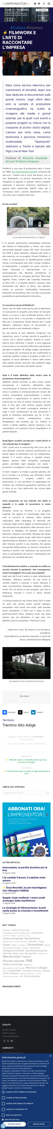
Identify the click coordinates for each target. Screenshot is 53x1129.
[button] (26, 1119)
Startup (46, 970)
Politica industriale (13, 964)
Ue (21, 976)
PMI (29, 960)
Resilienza (28, 965)
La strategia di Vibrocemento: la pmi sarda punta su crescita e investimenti (25, 909)
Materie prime (42, 953)
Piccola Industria (13, 961)
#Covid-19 (12, 161)
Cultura (19, 737)
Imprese (26, 737)
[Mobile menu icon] (49, 3)
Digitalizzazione (8, 942)
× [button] (50, 1056)
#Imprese (34, 27)
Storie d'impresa (40, 743)
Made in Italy (18, 953)
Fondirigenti (22, 945)
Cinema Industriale (19, 743)
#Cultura (17, 27)
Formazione (35, 944)
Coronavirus (37, 932)
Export (6, 944)
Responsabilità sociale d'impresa (14, 968)
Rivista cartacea (8, 1033)
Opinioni (26, 956)
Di (37, 737)
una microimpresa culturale (24, 172)
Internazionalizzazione (36, 950)
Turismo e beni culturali (10, 976)
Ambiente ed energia (20, 930)
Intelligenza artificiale (13, 950)
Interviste (7, 953)
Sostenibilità (15, 970)
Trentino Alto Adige (19, 725)
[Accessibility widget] (3, 1125)
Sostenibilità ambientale (31, 971)
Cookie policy (27, 1088)
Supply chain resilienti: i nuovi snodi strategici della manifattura (23, 899)
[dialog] (26, 1091)
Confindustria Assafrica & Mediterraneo (16, 933)
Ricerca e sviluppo (36, 967)
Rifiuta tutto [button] (39, 1124)
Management (31, 953)
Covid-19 (29, 743)
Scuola (5, 971)
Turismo (38, 973)
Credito (12, 936)
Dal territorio (32, 938)
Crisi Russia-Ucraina (23, 936)
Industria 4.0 (34, 948)
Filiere (14, 945)
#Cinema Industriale (35, 158)
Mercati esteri (12, 956)
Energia (41, 942)
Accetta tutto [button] (14, 1124)
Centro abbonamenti (10, 1036)
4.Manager (6, 930)
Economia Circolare (20, 942)
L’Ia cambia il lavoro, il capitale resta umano (23, 879)
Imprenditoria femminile (12, 948)
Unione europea (32, 976)
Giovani (47, 945)
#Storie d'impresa (28, 161)
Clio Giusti (24, 696)
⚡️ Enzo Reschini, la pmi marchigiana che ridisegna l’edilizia (24, 889)
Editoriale (33, 941)
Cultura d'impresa (13, 938)
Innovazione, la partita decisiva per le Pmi (24, 869)
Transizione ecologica (27, 973)
